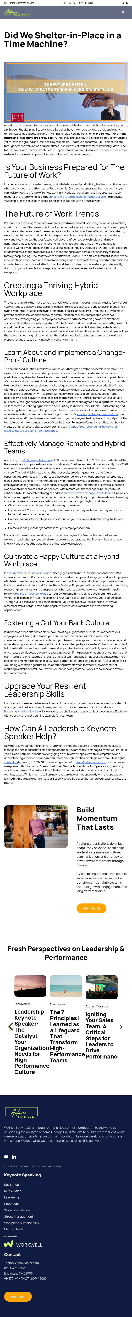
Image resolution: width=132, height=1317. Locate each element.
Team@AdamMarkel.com (21, 1263)
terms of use (12, 1314)
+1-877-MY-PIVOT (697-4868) (25, 1278)
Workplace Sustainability (21, 1223)
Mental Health (14, 1229)
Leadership (12, 1197)
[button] (11, 1026)
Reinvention (12, 1191)
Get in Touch (91, 908)
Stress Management (18, 1216)
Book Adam (18, 1296)
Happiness (11, 1204)
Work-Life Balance (17, 1210)
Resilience (11, 1185)
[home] (18, 12)
